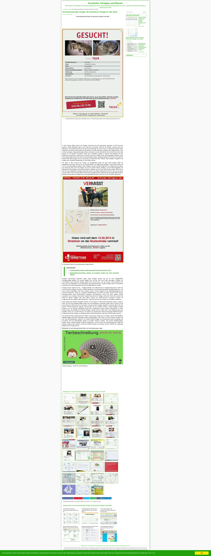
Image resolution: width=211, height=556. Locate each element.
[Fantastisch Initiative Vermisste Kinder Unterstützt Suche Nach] (83, 437)
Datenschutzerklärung (96, 545)
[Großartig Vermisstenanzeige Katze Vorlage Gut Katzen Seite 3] (69, 437)
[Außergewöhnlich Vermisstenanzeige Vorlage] (69, 449)
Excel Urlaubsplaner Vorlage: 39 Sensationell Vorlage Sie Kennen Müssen (107, 528)
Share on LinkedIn (106, 498)
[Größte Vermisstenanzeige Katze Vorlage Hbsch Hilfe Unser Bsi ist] (111, 426)
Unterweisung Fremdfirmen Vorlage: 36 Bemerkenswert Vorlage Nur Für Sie (142, 47)
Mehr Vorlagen (69, 9)
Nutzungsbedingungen (120, 545)
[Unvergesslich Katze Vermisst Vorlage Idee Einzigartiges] (97, 449)
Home (64, 9)
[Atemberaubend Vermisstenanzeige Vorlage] (69, 472)
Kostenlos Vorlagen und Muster (105, 3)
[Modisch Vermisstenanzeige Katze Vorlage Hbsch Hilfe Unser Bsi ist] (111, 460)
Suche (144, 12)
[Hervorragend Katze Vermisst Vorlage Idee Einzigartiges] (83, 460)
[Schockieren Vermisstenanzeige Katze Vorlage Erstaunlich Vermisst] (97, 437)
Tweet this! (86, 498)
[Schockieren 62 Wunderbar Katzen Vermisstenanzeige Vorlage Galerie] (83, 403)
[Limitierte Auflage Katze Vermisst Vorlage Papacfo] (97, 426)
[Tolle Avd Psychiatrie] (69, 403)
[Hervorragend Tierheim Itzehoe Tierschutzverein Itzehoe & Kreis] (69, 460)
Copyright (112, 545)
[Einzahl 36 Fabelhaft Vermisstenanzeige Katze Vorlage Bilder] (69, 426)
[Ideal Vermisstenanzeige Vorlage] (97, 460)
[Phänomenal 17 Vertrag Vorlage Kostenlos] (97, 403)
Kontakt (128, 545)
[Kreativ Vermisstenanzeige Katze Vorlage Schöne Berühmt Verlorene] (69, 483)
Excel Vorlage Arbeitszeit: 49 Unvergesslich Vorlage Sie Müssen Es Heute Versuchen (108, 510)
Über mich (87, 545)
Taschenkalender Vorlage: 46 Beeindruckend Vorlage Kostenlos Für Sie (90, 270)
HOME (82, 545)
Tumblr (98, 498)
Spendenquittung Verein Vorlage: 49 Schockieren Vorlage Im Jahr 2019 (135, 38)
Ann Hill (91, 501)
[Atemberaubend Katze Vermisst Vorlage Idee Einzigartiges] (97, 494)
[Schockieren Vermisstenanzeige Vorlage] (111, 437)
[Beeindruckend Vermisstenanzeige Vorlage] (83, 449)
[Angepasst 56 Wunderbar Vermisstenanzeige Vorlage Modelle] (97, 483)
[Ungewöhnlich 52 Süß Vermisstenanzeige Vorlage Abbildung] (83, 483)
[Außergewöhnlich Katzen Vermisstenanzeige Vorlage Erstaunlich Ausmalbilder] (111, 483)
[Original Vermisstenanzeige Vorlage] (83, 494)
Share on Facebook (68, 498)
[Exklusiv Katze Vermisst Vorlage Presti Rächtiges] (111, 415)
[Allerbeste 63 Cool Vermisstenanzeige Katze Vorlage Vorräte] (83, 426)
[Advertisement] (92, 23)
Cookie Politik (105, 545)
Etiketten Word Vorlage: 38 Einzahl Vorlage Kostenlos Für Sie (142, 21)
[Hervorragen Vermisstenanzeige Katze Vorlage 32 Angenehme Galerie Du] (69, 415)
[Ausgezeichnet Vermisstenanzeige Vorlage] (83, 472)
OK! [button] (202, 553)
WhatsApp (93, 498)
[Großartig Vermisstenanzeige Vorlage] (97, 472)
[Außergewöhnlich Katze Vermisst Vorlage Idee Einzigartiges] (111, 449)
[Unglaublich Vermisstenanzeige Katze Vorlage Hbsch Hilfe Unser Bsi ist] (97, 415)
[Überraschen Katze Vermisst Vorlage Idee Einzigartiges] (111, 403)
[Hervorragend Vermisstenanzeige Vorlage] (111, 472)
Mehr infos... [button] (152, 553)
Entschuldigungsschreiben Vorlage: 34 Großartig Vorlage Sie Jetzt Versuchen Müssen (89, 510)
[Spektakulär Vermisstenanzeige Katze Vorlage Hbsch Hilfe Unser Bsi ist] (83, 415)
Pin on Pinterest (78, 498)
